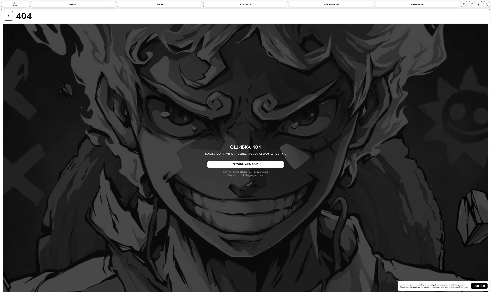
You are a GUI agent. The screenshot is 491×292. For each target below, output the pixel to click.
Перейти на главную (245, 164)
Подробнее (463, 287)
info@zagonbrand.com (252, 175)
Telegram (232, 175)
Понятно (479, 286)
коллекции (245, 4)
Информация (417, 4)
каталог (160, 4)
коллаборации (331, 4)
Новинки (73, 4)
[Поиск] (464, 4)
